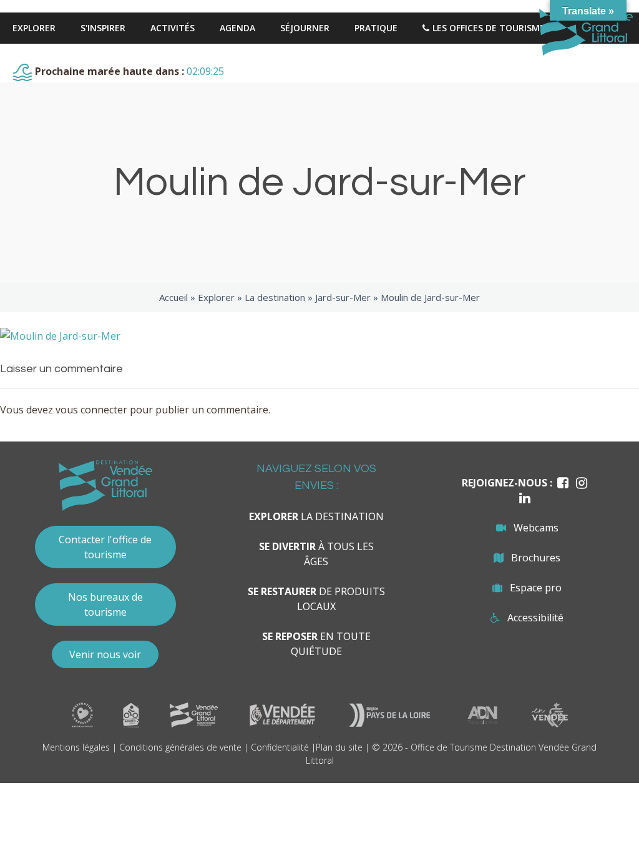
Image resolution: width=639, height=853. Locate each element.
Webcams (536, 528)
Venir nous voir (105, 654)
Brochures (535, 558)
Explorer (216, 297)
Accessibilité (535, 617)
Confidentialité (280, 747)
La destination (275, 297)
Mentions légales (76, 747)
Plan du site (339, 747)
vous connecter (91, 410)
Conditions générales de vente (180, 747)
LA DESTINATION (316, 516)
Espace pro (536, 587)
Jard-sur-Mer (343, 297)
